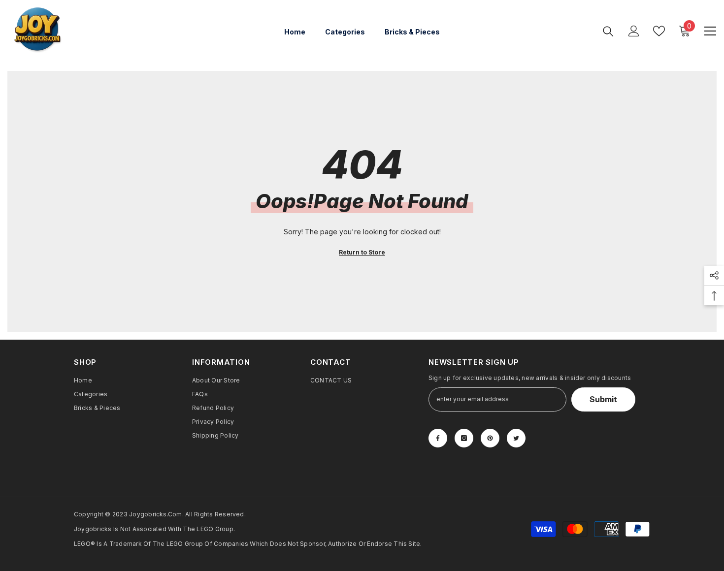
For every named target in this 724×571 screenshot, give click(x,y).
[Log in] (633, 31)
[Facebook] (437, 438)
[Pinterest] (490, 438)
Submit (603, 399)
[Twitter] (516, 438)
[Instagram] (464, 438)
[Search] (608, 31)
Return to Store (362, 252)
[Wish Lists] (659, 31)
